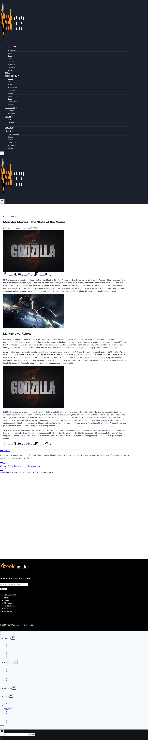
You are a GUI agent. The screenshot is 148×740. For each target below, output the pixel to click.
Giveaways (11, 110)
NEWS (7, 73)
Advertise (10, 137)
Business (10, 70)
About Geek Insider (13, 134)
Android (10, 84)
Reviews (10, 104)
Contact (10, 140)
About (6, 598)
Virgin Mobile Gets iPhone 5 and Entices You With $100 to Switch (26, 471)
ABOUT (6, 709)
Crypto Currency (12, 101)
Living (9, 58)
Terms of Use (9, 609)
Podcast (10, 148)
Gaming (10, 56)
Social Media (11, 67)
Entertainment (12, 50)
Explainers (11, 122)
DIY (9, 125)
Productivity (11, 64)
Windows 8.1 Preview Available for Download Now (20, 465)
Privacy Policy (12, 142)
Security (10, 93)
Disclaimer (8, 603)
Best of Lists (11, 113)
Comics (10, 53)
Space (10, 99)
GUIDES (6, 696)
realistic (111, 420)
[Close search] (2, 731)
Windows (10, 79)
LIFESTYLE (7, 638)
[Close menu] (0, 633)
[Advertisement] (60, 497)
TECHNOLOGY (9, 662)
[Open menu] (2, 201)
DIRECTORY (9, 128)
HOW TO (10, 119)
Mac (9, 81)
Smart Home (11, 90)
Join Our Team (12, 145)
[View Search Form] (2, 153)
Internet (10, 96)
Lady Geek (11, 61)
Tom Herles (9, 228)
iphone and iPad (12, 87)
